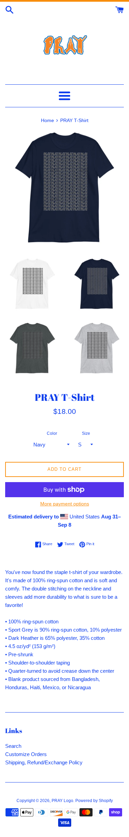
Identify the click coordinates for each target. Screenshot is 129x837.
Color (52, 433)
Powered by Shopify (94, 800)
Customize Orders (26, 754)
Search (13, 746)
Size (86, 433)
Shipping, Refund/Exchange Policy (44, 762)
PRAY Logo (62, 800)
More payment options (64, 503)
